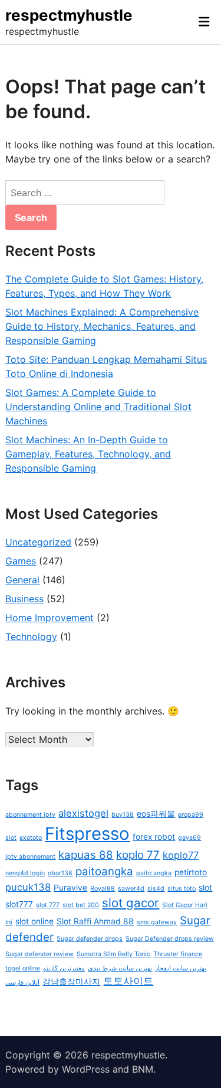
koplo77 (181, 855)
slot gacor (130, 902)
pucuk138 (28, 887)
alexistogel (83, 813)
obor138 (60, 873)
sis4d (155, 888)
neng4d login (25, 873)
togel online (22, 968)
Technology (31, 636)
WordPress (86, 1069)
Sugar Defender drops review (170, 939)
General (22, 580)
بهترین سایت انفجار (180, 968)
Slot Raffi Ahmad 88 (95, 921)
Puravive (70, 887)
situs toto (181, 888)
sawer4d (131, 888)
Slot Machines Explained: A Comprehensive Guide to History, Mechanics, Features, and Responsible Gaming (102, 326)
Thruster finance (177, 954)
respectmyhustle (69, 15)
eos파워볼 (156, 814)
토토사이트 (128, 981)
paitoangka (104, 871)
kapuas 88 (85, 855)
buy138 (122, 815)
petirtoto (190, 872)
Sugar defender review (39, 954)
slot (205, 887)
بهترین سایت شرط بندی (120, 968)
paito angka (153, 873)
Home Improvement (49, 617)
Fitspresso (87, 833)
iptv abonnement (30, 856)
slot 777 (48, 905)
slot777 (19, 904)
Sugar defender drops (90, 939)
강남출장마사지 (71, 981)
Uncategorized (38, 542)
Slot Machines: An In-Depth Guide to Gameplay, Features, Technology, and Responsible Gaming (88, 454)
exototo (30, 838)
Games (20, 561)
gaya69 (189, 838)
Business (24, 599)
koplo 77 (138, 855)
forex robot (154, 837)
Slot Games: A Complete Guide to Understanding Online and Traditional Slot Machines (98, 407)
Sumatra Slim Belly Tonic (113, 954)
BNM (142, 1069)
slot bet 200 (80, 905)
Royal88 (102, 888)
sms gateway (157, 922)
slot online (34, 921)
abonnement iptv (30, 815)
